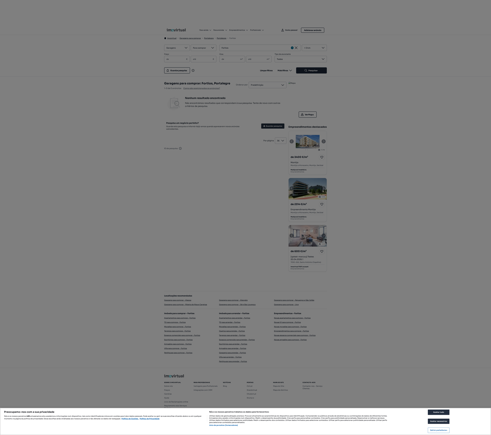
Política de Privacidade (149, 419)
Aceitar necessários (438, 421)
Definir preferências (438, 430)
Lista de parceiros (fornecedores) (223, 425)
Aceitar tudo (438, 412)
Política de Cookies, (130, 419)
